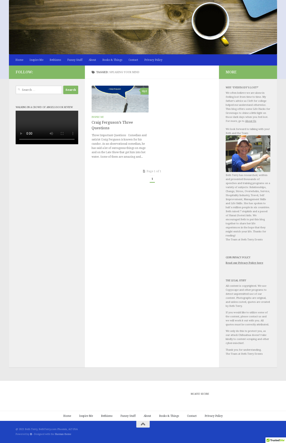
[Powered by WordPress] (31, 434)
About (92, 59)
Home (19, 59)
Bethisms (55, 59)
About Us (250, 121)
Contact (133, 59)
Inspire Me (36, 59)
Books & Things (112, 59)
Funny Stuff (74, 59)
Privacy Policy (153, 59)
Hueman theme (63, 434)
